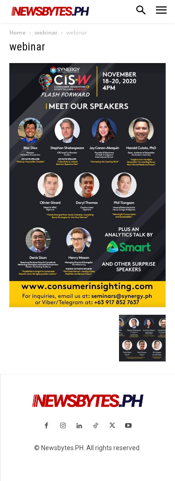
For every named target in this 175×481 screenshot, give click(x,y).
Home (17, 32)
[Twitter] (112, 426)
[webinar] (87, 305)
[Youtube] (128, 426)
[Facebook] (46, 426)
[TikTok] (96, 426)
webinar (46, 32)
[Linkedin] (79, 426)
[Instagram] (63, 426)
